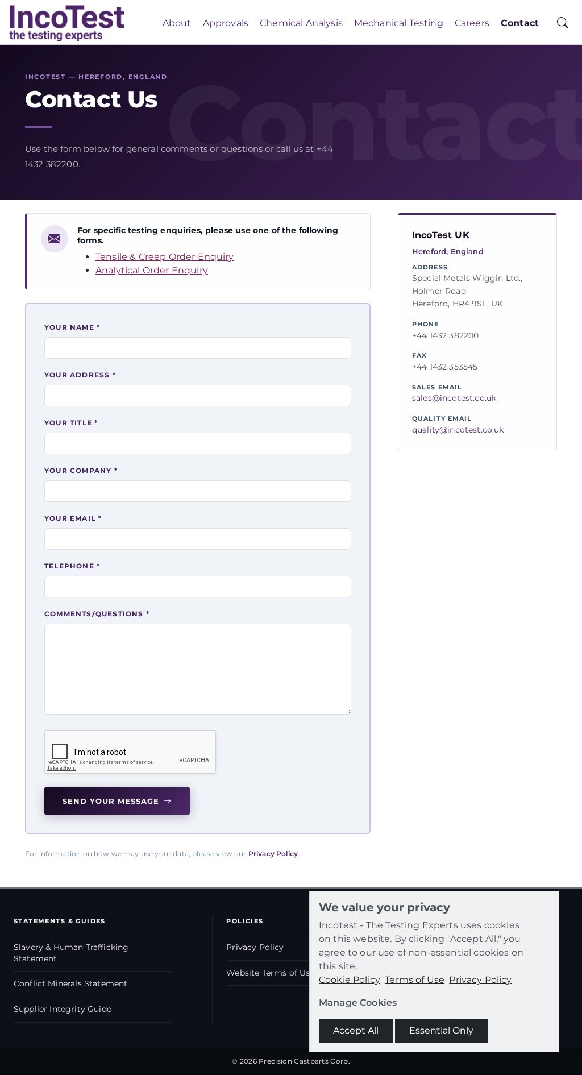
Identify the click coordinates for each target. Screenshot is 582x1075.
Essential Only (441, 1030)
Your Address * (80, 375)
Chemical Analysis (301, 23)
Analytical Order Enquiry (151, 270)
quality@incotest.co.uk (458, 430)
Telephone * (72, 566)
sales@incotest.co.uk (454, 398)
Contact (520, 23)
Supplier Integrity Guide (62, 1009)
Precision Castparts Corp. (304, 1061)
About (177, 23)
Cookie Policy (349, 979)
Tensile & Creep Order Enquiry (164, 256)
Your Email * (72, 518)
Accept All (356, 1030)
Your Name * (72, 327)
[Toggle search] (562, 23)
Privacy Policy (273, 853)
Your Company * (81, 470)
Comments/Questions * (96, 613)
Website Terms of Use (270, 973)
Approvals (225, 23)
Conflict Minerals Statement (70, 983)
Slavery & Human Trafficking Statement (71, 953)
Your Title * (71, 422)
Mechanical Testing (398, 23)
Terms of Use (414, 979)
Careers (472, 23)
